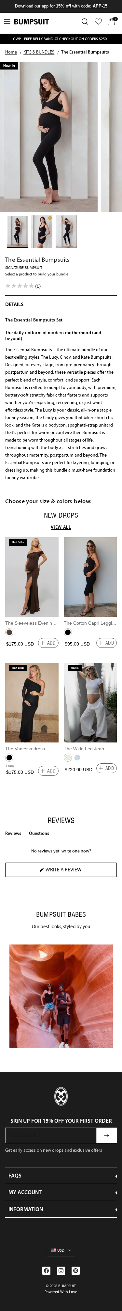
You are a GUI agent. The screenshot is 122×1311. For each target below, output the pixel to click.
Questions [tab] (39, 834)
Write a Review (74, 871)
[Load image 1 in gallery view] (49, 137)
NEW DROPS (61, 515)
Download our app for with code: (61, 6)
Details (14, 304)
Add (51, 643)
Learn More (61, 996)
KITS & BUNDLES (38, 52)
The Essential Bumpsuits (85, 52)
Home (11, 52)
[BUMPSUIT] (31, 22)
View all (61, 527)
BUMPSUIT (66, 1286)
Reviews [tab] (13, 834)
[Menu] (7, 21)
